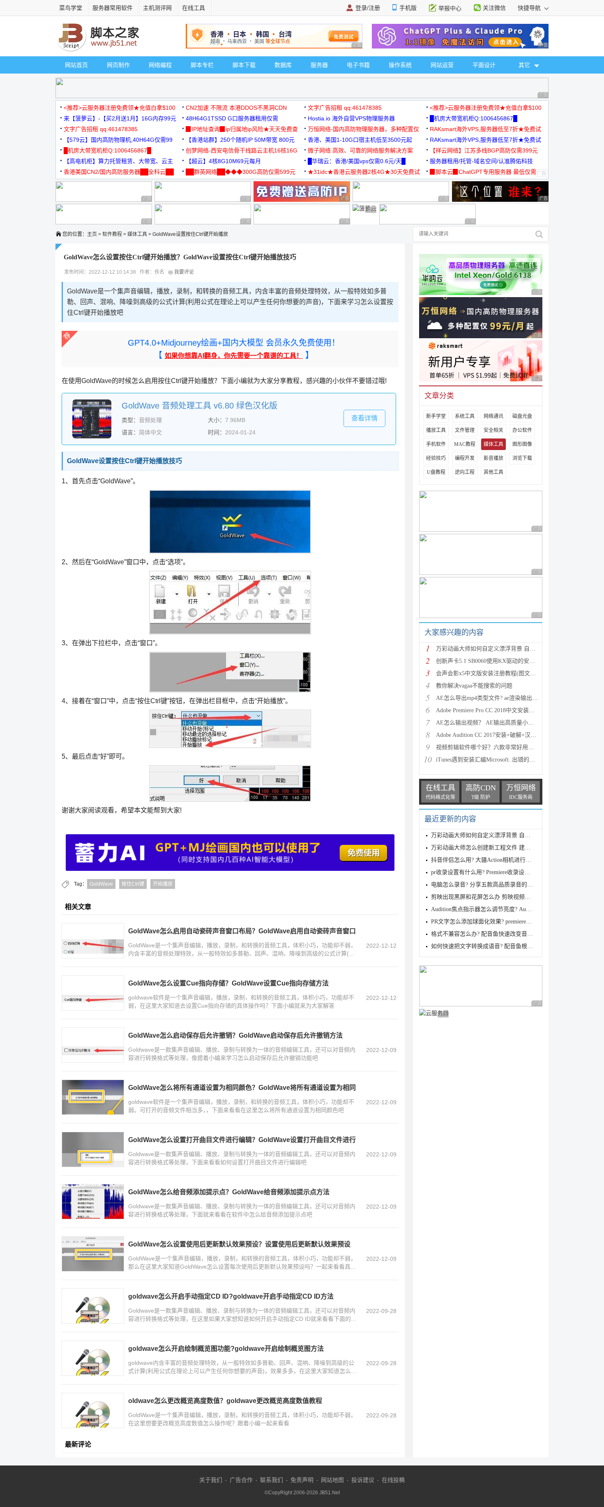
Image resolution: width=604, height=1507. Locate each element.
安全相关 (493, 430)
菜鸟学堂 (70, 8)
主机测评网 (157, 8)
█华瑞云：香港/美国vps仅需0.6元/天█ (357, 161)
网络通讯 (493, 416)
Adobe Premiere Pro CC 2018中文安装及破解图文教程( (503, 710)
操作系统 (400, 65)
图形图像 (522, 444)
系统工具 (465, 416)
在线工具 (193, 8)
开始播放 (163, 884)
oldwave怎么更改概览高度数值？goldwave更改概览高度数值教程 (225, 1400)
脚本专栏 (202, 65)
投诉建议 (362, 1480)
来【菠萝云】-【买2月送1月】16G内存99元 (120, 118)
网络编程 (160, 65)
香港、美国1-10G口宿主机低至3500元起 (360, 139)
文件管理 (465, 430)
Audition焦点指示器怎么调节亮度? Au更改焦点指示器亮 (501, 909)
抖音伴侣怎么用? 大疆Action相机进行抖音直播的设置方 (501, 860)
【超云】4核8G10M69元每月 (223, 161)
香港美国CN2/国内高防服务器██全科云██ (119, 171)
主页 (92, 234)
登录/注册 (367, 8)
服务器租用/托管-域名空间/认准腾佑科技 (481, 161)
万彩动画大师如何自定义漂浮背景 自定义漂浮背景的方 (506, 649)
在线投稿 (393, 1480)
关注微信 (494, 8)
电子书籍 (358, 65)
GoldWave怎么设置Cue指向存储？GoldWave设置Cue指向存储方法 (228, 983)
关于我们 (210, 1480)
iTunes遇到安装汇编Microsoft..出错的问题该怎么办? (501, 760)
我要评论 (183, 272)
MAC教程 (464, 444)
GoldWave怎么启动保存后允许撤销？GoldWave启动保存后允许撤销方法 (235, 1035)
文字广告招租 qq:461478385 (345, 107)
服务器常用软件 (112, 8)
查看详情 (364, 418)
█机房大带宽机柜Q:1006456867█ (473, 118)
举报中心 (449, 8)
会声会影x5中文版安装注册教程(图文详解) (490, 673)
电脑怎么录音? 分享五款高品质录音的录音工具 (490, 885)
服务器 (319, 65)
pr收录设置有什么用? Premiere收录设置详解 (486, 872)
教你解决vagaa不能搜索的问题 (474, 686)
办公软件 (522, 430)
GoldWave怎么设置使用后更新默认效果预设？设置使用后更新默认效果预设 (239, 1244)
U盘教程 (436, 472)
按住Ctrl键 (133, 884)
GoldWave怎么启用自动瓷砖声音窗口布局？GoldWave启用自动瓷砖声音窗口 (242, 931)
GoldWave (101, 884)
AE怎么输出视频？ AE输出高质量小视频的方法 (496, 723)
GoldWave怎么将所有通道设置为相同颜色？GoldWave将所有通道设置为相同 (242, 1087)
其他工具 (493, 472)
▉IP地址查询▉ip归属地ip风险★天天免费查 (242, 129)
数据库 (283, 65)
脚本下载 (244, 65)
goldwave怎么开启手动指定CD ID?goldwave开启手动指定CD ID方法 (231, 1296)
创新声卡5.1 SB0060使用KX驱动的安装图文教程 (497, 661)
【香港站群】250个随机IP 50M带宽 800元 (240, 139)
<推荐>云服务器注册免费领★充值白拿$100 (119, 107)
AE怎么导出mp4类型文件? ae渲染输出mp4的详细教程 (503, 698)
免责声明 (302, 1480)
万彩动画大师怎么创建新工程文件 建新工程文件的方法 (501, 848)
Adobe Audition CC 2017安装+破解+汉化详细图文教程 (503, 735)
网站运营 (442, 65)
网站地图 (332, 1480)
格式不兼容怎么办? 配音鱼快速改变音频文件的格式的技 (502, 934)
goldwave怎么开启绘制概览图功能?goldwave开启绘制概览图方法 (226, 1348)
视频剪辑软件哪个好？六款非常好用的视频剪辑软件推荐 (508, 747)
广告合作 (241, 1480)
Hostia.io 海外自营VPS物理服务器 (351, 118)
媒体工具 (137, 234)
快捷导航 (530, 8)
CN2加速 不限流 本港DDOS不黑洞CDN (236, 107)
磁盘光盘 (522, 416)
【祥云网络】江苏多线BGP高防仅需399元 (484, 150)
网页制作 (118, 65)
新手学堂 (436, 416)
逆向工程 (465, 472)
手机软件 (436, 444)
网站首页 (76, 65)
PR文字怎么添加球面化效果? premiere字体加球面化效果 (501, 922)
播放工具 (436, 430)
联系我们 (271, 1480)
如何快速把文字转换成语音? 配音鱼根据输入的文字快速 (502, 946)
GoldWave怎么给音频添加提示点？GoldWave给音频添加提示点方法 (229, 1192)
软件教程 (112, 234)
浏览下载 (522, 458)
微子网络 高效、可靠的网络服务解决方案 (360, 150)
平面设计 (484, 65)
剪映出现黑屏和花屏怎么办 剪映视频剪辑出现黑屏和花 (501, 897)
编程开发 (465, 458)
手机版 (408, 8)
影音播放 (493, 458)
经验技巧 (436, 458)
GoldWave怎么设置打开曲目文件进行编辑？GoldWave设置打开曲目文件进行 (242, 1139)
